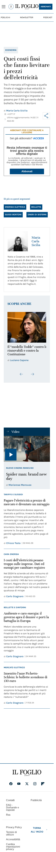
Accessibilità (13, 837)
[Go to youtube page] (18, 782)
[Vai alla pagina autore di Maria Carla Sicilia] (18, 241)
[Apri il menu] (3, 6)
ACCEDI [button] (38, 138)
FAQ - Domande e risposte (12, 806)
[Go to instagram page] (34, 782)
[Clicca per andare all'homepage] (27, 771)
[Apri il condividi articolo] (46, 115)
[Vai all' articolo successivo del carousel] (32, 372)
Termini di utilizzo (11, 831)
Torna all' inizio (37, 828)
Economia (10, 50)
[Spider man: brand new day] (27, 447)
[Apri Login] (11, 6)
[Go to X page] (26, 782)
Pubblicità (36, 798)
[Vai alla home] (27, 7)
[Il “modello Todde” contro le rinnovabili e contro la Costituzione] (26, 326)
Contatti (10, 798)
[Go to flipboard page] (42, 782)
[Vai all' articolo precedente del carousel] (21, 372)
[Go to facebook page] (10, 782)
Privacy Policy (14, 825)
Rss (8, 813)
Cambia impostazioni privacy (13, 845)
